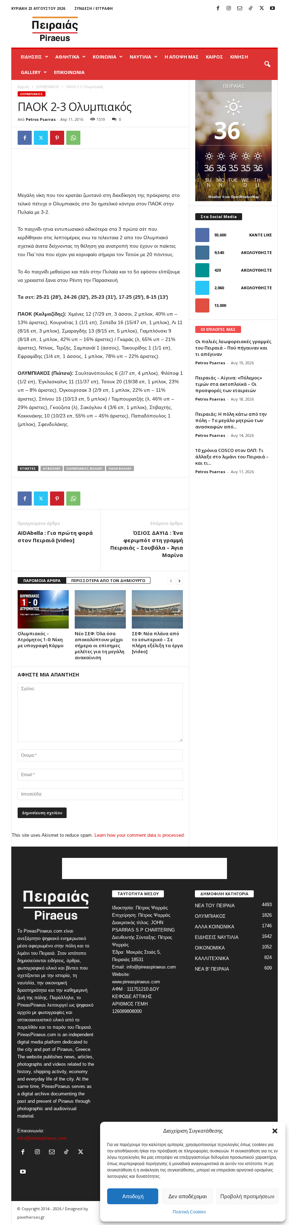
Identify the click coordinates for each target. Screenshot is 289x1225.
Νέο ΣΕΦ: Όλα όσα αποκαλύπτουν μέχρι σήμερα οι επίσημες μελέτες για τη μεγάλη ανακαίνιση (99, 645)
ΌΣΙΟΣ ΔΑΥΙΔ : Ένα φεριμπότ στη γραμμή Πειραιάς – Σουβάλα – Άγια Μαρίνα (146, 543)
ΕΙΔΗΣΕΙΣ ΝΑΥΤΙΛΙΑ (217, 937)
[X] (261, 9)
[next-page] (179, 580)
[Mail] (239, 9)
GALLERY (31, 72)
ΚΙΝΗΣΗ (239, 57)
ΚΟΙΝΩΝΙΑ (104, 57)
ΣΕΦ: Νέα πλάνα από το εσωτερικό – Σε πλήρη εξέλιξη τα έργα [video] (157, 642)
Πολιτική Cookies (189, 1211)
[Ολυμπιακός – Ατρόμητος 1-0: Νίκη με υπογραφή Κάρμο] (43, 609)
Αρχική (23, 86)
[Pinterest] (57, 138)
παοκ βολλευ (120, 468)
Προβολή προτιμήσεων (247, 1196)
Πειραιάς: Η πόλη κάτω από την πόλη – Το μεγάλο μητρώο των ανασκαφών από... (231, 420)
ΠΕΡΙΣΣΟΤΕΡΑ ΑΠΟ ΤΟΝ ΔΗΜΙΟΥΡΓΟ (108, 580)
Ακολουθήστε (256, 252)
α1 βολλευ (51, 468)
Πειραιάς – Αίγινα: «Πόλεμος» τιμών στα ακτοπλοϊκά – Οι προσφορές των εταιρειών (228, 384)
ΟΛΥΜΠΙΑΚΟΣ (47, 86)
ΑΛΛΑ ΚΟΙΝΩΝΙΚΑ (214, 926)
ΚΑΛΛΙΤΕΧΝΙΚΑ (212, 958)
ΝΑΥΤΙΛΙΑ (140, 57)
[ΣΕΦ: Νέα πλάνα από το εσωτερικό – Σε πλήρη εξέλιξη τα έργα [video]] (157, 609)
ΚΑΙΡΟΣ (214, 57)
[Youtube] (272, 9)
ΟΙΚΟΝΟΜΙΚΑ (210, 948)
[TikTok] (250, 9)
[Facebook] (218, 9)
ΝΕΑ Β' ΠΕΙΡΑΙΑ (212, 969)
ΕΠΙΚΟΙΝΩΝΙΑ (69, 72)
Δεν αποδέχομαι (187, 1196)
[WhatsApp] (73, 138)
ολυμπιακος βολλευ (84, 468)
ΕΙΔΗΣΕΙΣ (31, 57)
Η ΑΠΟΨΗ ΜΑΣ (182, 57)
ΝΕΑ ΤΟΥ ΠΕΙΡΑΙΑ (215, 905)
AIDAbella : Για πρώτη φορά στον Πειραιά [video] (55, 536)
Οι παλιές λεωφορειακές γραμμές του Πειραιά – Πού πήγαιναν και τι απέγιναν (233, 347)
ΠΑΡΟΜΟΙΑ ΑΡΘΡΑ (42, 580)
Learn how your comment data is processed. (139, 835)
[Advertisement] (188, 28)
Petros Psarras (41, 119)
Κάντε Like (260, 234)
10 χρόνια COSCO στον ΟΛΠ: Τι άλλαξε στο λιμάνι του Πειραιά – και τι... (232, 456)
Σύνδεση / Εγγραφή (93, 8)
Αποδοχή (132, 1196)
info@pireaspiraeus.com (42, 1138)
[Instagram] (229, 9)
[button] (274, 1130)
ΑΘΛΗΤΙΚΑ (67, 57)
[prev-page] (170, 580)
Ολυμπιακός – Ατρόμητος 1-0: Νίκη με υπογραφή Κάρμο (40, 639)
